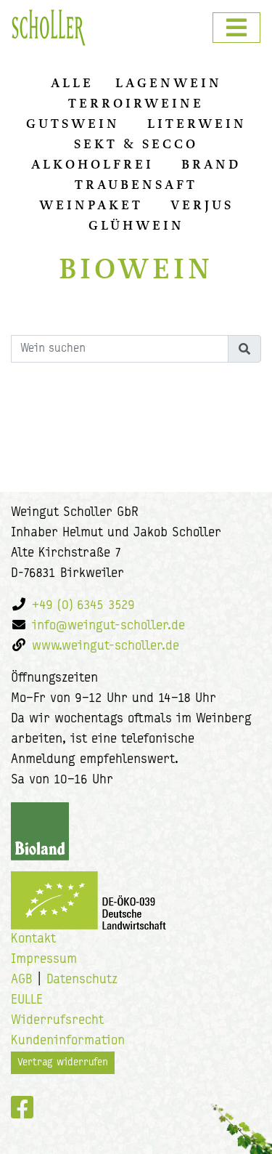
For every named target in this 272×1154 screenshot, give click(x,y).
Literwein (197, 123)
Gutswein (73, 123)
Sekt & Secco (136, 144)
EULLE (27, 1000)
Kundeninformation (68, 1041)
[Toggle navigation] (236, 27)
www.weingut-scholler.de (105, 646)
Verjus (202, 205)
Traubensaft (136, 184)
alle (72, 83)
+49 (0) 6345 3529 (83, 606)
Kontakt (33, 939)
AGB (22, 980)
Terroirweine (136, 103)
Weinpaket (91, 205)
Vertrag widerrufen (62, 1062)
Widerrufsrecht (57, 1021)
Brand (211, 164)
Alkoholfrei (92, 164)
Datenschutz (82, 980)
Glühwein (136, 225)
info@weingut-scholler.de (108, 626)
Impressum (44, 960)
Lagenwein (168, 83)
